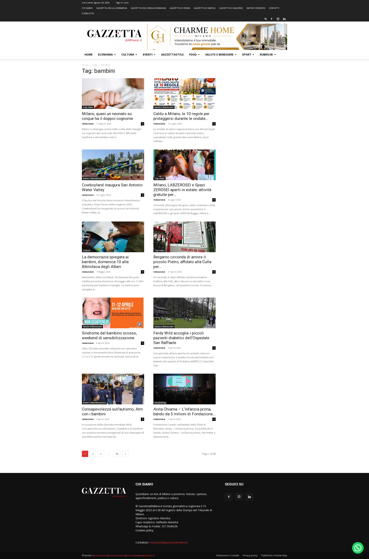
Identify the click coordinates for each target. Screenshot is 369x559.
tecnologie (132, 555)
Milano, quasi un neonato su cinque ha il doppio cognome (107, 116)
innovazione (100, 555)
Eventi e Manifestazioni (94, 178)
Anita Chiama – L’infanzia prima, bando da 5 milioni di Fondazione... (184, 411)
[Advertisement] (256, 97)
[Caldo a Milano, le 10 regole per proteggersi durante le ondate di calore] (184, 93)
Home (89, 54)
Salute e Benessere (219, 54)
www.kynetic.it (147, 555)
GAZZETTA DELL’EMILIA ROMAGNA (148, 8)
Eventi (147, 54)
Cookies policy (144, 530)
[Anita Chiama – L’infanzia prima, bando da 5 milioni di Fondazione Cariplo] (184, 389)
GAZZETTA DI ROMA (180, 8)
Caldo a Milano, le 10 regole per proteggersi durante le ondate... (181, 116)
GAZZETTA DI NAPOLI (205, 8)
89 (117, 453)
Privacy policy (250, 555)
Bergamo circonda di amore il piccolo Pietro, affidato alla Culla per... (182, 262)
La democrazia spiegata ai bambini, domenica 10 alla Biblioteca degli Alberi (105, 262)
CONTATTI (274, 8)
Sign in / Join (122, 2)
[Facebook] (271, 19)
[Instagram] (278, 19)
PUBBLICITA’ (88, 13)
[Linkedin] (284, 19)
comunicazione (117, 555)
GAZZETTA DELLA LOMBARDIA (111, 8)
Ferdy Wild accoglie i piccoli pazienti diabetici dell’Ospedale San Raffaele (181, 338)
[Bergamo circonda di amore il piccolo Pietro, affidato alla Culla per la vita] (184, 236)
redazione (88, 123)
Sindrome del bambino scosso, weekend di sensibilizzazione (109, 335)
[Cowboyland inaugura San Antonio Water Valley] (113, 164)
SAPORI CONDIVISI (256, 8)
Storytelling (160, 402)
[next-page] (125, 454)
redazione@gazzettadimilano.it (169, 542)
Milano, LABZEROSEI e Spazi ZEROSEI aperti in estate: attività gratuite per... (182, 190)
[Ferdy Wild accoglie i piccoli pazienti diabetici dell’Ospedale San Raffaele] (184, 313)
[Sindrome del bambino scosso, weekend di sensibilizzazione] (113, 313)
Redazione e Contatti (227, 555)
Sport (246, 54)
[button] (266, 18)
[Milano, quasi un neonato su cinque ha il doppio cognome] (113, 93)
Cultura (127, 54)
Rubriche (266, 54)
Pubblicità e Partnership (274, 555)
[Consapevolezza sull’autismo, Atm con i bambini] (113, 389)
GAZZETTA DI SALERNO (231, 8)
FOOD (193, 54)
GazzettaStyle (172, 54)
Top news (88, 107)
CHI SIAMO (87, 8)
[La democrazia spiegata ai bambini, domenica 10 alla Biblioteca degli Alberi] (113, 236)
